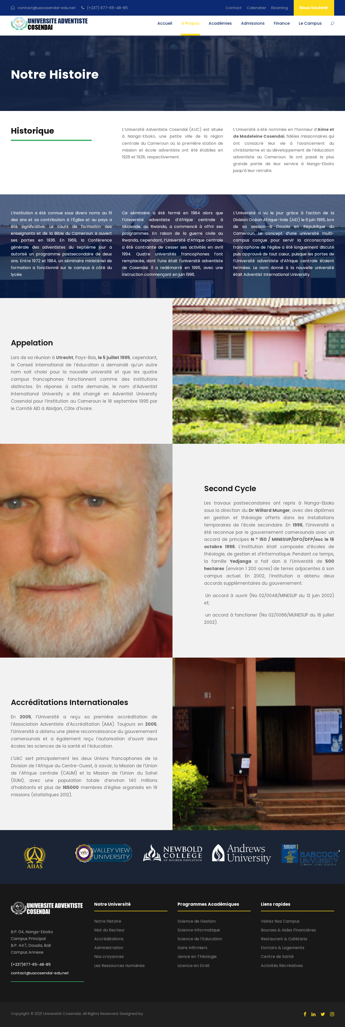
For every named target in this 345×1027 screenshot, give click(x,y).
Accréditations (109, 939)
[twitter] (323, 1014)
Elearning (279, 7)
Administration (108, 948)
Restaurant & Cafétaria (284, 939)
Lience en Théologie (197, 956)
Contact (234, 7)
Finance (282, 23)
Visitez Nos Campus (280, 921)
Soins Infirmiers (192, 948)
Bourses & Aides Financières (288, 930)
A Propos (190, 23)
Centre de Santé (277, 956)
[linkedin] (313, 1014)
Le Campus (310, 23)
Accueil (164, 23)
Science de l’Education (200, 939)
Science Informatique (199, 930)
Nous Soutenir (314, 7)
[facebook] (305, 1014)
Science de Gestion (197, 921)
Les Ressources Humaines (119, 966)
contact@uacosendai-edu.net (40, 973)
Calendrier (256, 7)
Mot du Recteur (109, 930)
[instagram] (332, 1014)
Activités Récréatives (282, 966)
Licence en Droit (194, 966)
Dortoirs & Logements (282, 948)
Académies (220, 23)
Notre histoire (107, 921)
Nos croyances (109, 956)
